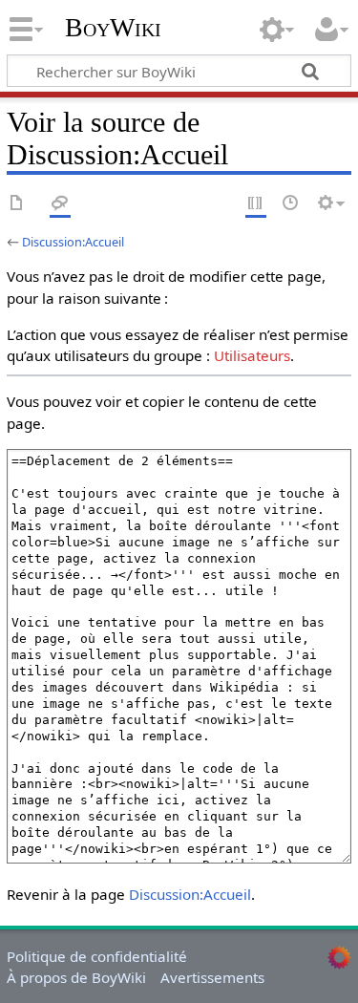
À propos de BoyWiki (76, 977)
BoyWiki (113, 27)
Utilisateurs (252, 355)
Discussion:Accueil (73, 241)
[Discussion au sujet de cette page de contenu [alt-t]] (60, 204)
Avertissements (212, 977)
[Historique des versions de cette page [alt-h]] (291, 204)
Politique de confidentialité (97, 956)
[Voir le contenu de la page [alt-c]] (17, 204)
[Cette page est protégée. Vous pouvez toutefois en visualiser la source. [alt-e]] (255, 204)
